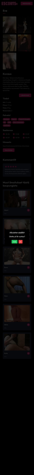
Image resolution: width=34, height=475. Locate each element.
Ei (20, 242)
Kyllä (14, 242)
